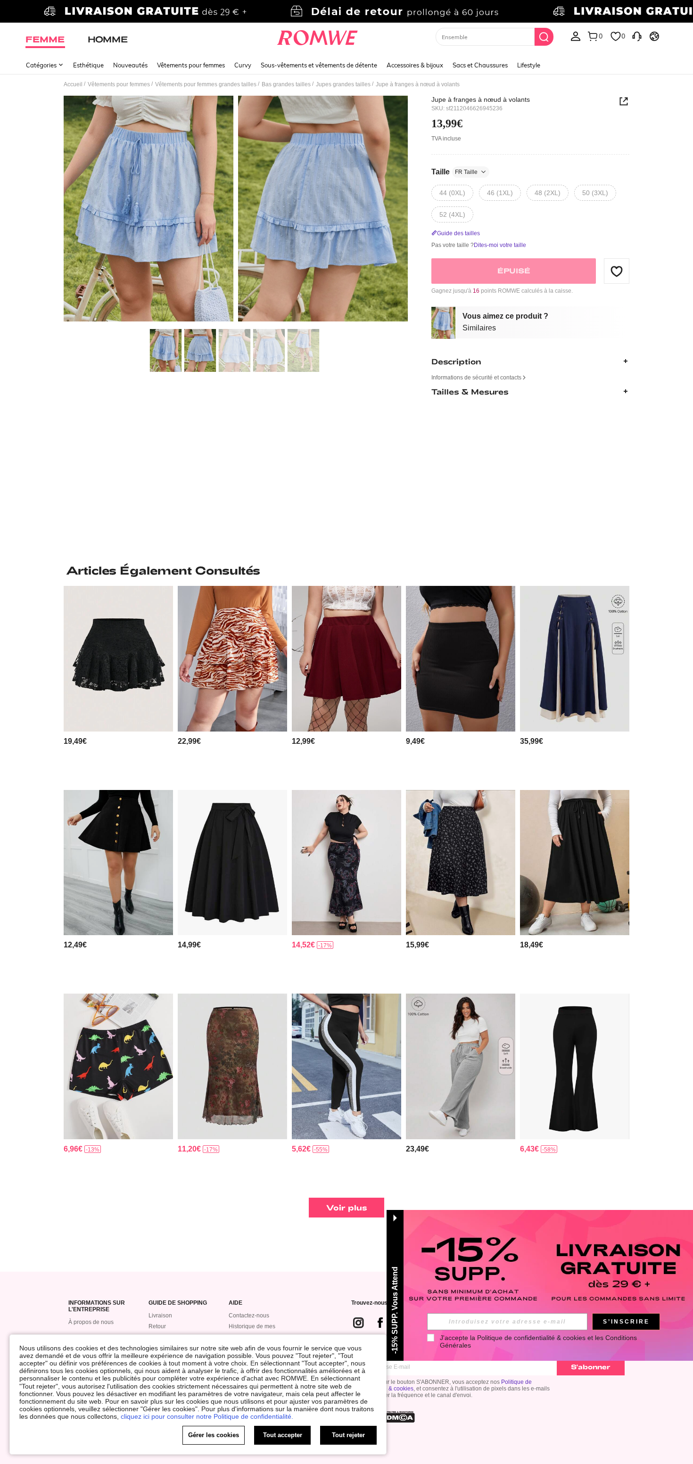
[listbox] (576, 36)
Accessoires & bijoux (415, 65)
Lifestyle (528, 65)
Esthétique (88, 65)
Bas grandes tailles (286, 84)
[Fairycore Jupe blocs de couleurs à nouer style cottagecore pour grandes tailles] (574, 659)
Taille (454, 172)
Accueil (73, 84)
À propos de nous (91, 1322)
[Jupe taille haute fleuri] (460, 863)
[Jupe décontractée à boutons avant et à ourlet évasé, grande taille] (118, 863)
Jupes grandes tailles (343, 84)
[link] (346, 11)
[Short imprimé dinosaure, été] (118, 1066)
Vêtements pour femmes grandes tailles (205, 84)
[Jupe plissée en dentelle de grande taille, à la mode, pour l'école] (118, 659)
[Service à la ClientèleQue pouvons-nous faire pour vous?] (637, 35)
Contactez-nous (249, 1315)
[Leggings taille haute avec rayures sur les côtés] (346, 1066)
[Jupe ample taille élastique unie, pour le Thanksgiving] (346, 659)
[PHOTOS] (236, 210)
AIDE (235, 1303)
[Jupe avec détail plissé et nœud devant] (232, 863)
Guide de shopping (177, 1303)
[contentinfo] (75, 741)
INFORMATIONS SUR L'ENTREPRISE (96, 1306)
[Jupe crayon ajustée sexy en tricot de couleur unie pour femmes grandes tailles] (460, 659)
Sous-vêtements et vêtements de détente (319, 65)
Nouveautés (130, 65)
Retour (157, 1326)
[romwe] (317, 36)
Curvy (242, 65)
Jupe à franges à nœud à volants (480, 99)
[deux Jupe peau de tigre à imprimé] (232, 659)
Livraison (160, 1315)
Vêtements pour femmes (191, 65)
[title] (346, 570)
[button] (616, 271)
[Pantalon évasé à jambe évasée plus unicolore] (574, 1066)
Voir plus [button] (346, 1207)
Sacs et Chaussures (480, 65)
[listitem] (118, 684)
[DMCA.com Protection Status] (398, 1417)
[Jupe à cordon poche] (574, 863)
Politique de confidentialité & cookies (531, 1337)
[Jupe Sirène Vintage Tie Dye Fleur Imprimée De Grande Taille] (232, 1066)
